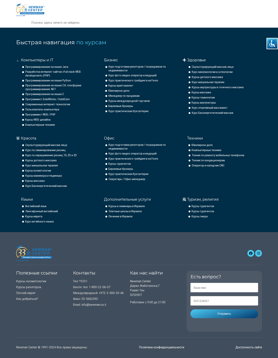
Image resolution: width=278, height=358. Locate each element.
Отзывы (151, 10)
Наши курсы (128, 10)
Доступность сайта (248, 347)
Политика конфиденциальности (161, 347)
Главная (106, 10)
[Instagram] (258, 253)
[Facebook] (250, 253)
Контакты (170, 10)
